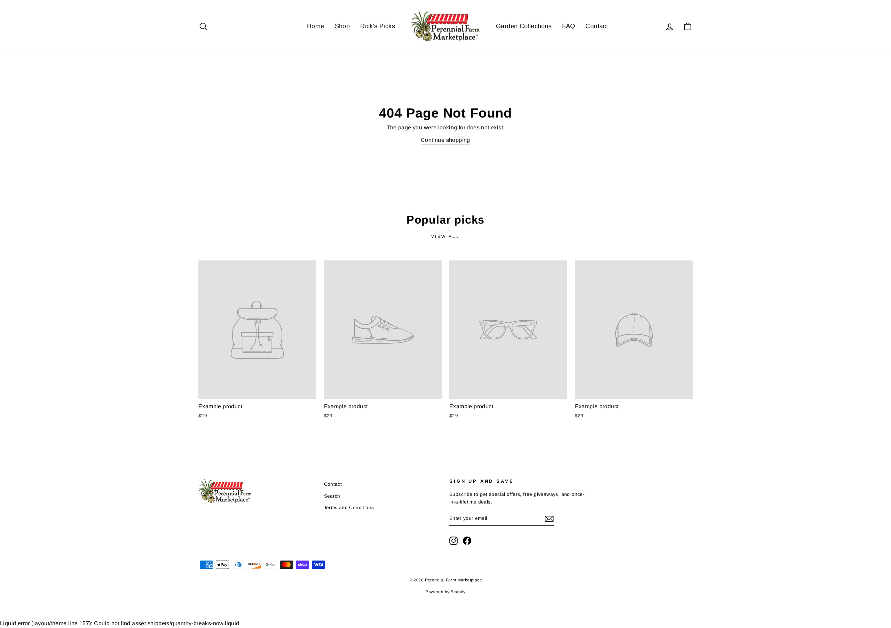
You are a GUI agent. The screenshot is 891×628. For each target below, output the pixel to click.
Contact (596, 26)
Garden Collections (524, 26)
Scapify (458, 591)
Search (332, 496)
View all (445, 236)
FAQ (568, 26)
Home (315, 26)
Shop (342, 26)
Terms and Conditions (349, 507)
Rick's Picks (377, 26)
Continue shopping (445, 140)
